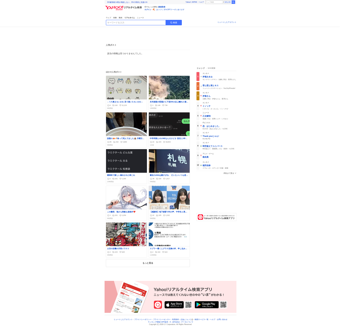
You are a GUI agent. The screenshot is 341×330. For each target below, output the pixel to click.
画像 (115, 18)
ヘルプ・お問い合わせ (218, 320)
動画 (120, 18)
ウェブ (108, 18)
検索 (175, 22)
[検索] (233, 2)
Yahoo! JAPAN (191, 2)
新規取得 (161, 7)
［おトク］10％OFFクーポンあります (169, 10)
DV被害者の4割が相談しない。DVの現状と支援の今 (127, 2)
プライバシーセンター (161, 320)
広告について (186, 320)
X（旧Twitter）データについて (181, 322)
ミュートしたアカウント (226, 22)
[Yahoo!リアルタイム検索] (124, 6)
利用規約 (175, 320)
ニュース (140, 18)
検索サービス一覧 (201, 320)
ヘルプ (201, 2)
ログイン (148, 10)
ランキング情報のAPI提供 (158, 322)
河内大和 (227, 2)
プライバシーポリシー (143, 320)
